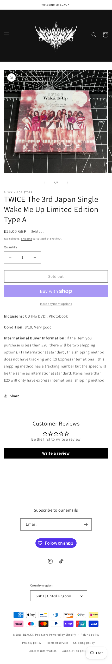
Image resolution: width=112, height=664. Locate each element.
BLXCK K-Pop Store (35, 634)
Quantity (10, 247)
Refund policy (90, 634)
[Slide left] (44, 182)
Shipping (26, 238)
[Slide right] (67, 182)
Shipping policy (84, 642)
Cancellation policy (75, 651)
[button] (6, 35)
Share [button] (15, 396)
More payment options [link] (56, 304)
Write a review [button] (56, 453)
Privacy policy (31, 642)
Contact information (43, 651)
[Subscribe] (85, 524)
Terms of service (57, 642)
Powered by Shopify (62, 634)
